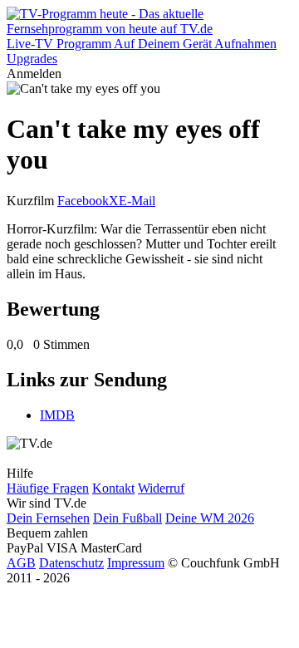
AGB (21, 563)
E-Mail (137, 201)
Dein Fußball (127, 518)
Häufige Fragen (48, 488)
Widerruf (161, 488)
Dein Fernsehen (48, 518)
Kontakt (113, 488)
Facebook (83, 201)
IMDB (57, 415)
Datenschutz (71, 563)
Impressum (135, 563)
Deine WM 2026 (209, 518)
